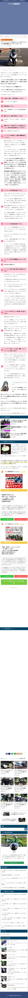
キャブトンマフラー (11, 954)
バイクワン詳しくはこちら (20, 519)
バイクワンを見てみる (6, 519)
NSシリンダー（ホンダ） (12, 940)
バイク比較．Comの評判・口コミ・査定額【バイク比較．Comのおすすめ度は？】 (13, 918)
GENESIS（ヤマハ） (11, 976)
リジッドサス (10, 961)
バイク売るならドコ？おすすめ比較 (15, 582)
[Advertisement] (14, 20)
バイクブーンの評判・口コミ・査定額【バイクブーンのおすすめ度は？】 (13, 909)
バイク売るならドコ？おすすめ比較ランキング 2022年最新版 (13, 895)
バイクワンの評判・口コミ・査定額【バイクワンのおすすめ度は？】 (13, 900)
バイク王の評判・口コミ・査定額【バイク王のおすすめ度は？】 (13, 904)
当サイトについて (14, 862)
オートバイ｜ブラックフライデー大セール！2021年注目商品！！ (16, 984)
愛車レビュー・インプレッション (6, 39)
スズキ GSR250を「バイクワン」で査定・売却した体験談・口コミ (16, 969)
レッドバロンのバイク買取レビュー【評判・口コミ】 (12, 922)
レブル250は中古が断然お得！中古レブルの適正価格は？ (13, 887)
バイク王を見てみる (6, 576)
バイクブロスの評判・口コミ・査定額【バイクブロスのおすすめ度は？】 (13, 914)
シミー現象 (9, 947)
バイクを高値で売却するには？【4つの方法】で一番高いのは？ (13, 926)
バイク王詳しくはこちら (20, 576)
